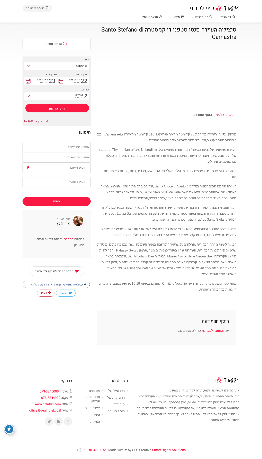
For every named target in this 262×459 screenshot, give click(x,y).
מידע (177, 17)
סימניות (94, 415)
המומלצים (202, 17)
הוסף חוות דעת (202, 114)
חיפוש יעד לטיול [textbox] (78, 147)
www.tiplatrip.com (48, 404)
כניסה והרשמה (35, 8)
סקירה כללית (224, 114)
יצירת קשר (92, 408)
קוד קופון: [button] (33, 121)
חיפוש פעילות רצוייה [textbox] (75, 157)
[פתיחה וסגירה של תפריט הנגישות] (9, 429)
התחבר (68, 239)
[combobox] (57, 147)
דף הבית (226, 17)
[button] (56, 66)
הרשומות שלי (115, 398)
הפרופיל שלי (116, 391)
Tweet (64, 293)
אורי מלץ (63, 223)
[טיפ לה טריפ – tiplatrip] (214, 8)
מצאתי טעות (150, 17)
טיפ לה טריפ (93, 450)
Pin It (44, 293)
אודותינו (94, 391)
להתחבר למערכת (213, 330)
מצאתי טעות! (54, 44)
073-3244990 (50, 397)
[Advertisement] (166, 77)
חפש (56, 201)
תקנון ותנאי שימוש (92, 399)
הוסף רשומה (116, 411)
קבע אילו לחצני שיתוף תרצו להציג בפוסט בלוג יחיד (55, 284)
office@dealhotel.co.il (45, 410)
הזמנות (95, 422)
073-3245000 (49, 391)
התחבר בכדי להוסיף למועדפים (53, 271)
